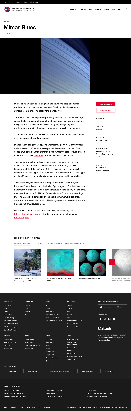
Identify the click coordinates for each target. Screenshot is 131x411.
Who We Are (8, 305)
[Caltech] (104, 328)
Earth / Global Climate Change (15, 396)
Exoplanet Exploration (53, 390)
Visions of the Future (74, 321)
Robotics (49, 361)
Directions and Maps (32, 345)
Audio (69, 311)
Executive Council (10, 330)
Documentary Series (11, 324)
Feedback (47, 407)
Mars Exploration (51, 393)
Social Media (71, 353)
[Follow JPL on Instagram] (109, 319)
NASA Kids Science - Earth (13, 393)
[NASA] (7, 9)
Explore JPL (8, 348)
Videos (69, 308)
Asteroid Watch (72, 339)
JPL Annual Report (10, 327)
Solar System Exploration (54, 396)
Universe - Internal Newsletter (73, 349)
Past (26, 308)
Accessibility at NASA (74, 356)
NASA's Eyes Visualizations (72, 343)
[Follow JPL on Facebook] (100, 319)
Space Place (91, 390)
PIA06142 (38, 155)
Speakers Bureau (10, 342)
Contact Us (71, 359)
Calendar (7, 345)
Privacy (21, 407)
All (26, 314)
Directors (7, 308)
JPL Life (49, 339)
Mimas (99, 129)
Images (69, 305)
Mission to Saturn (22, 244)
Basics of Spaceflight (11, 390)
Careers (6, 311)
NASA (5, 407)
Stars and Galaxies (52, 314)
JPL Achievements (10, 321)
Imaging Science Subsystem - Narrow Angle (67, 244)
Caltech (13, 407)
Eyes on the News (52, 317)
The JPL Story (9, 317)
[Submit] (100, 307)
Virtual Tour (29, 342)
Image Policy (31, 407)
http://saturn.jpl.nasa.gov (26, 214)
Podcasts (70, 314)
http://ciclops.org (22, 217)
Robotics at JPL (72, 327)
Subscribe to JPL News (54, 321)
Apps (68, 317)
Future (27, 311)
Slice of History (72, 324)
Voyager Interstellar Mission (97, 396)
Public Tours (29, 339)
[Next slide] (112, 262)
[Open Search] (126, 9)
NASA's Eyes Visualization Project (99, 393)
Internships (8, 314)
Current (27, 305)
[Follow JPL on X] (105, 319)
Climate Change (51, 352)
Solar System (50, 311)
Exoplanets (50, 355)
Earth (48, 308)
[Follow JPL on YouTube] (114, 319)
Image (6, 22)
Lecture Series (9, 339)
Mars (47, 345)
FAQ (39, 407)
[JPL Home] (22, 9)
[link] (65, 66)
